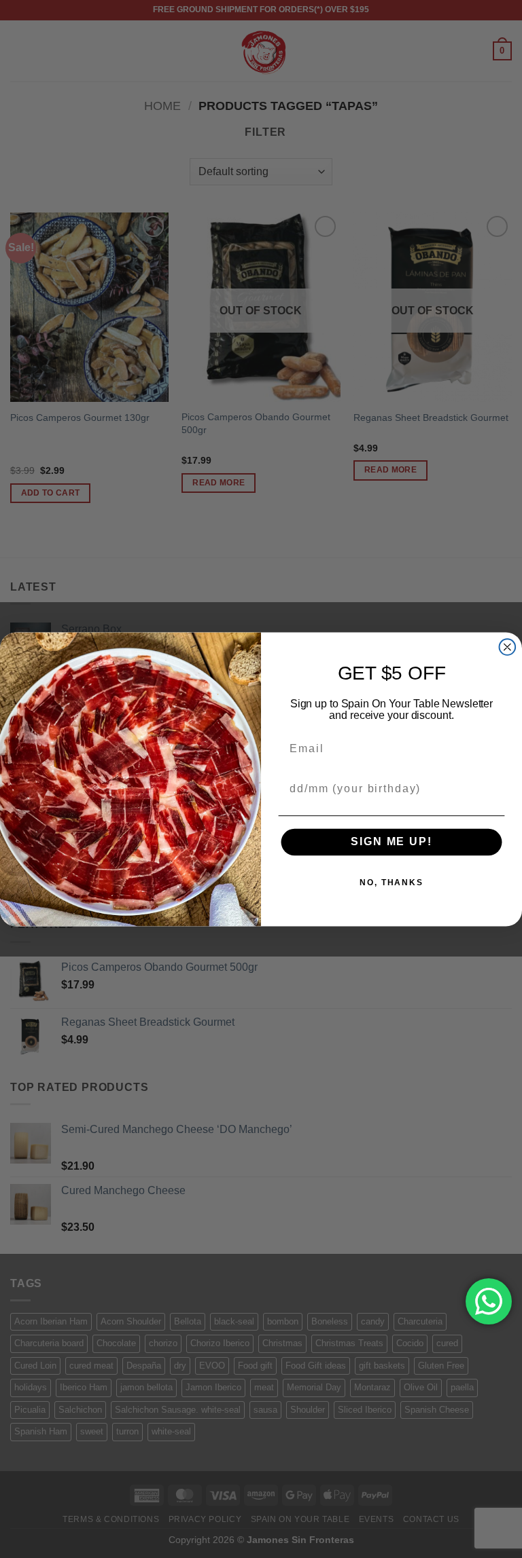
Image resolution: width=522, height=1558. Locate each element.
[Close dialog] (508, 647)
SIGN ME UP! (391, 842)
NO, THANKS (391, 882)
